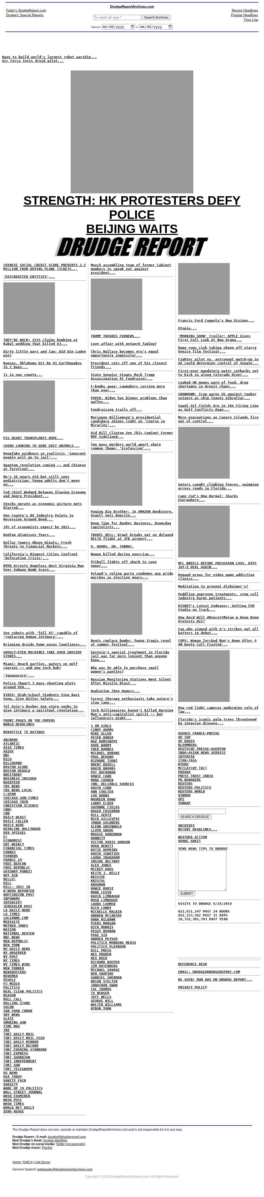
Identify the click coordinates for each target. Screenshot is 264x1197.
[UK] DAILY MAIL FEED (24, 1038)
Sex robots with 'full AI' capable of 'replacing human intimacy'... (40, 635)
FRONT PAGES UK (17, 720)
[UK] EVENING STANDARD (25, 1049)
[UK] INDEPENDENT (19, 1061)
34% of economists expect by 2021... (39, 527)
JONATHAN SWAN (104, 985)
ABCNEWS (10, 740)
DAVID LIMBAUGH (105, 896)
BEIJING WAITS (132, 229)
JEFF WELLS (101, 997)
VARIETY (10, 1084)
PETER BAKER (102, 737)
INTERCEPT (12, 902)
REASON (9, 995)
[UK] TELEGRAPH (17, 1069)
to (137, 27)
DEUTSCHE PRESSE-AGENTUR (202, 749)
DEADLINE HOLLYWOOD (21, 829)
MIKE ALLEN (101, 733)
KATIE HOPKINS (104, 850)
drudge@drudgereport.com (67, 1137)
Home (16, 1162)
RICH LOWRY (101, 908)
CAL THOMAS (101, 989)
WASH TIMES (13, 1104)
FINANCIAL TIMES (18, 848)
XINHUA (184, 795)
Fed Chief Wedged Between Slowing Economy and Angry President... (44, 494)
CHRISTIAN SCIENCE (20, 805)
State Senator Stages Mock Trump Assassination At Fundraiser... (123, 376)
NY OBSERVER (14, 953)
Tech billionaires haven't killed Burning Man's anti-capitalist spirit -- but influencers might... (132, 714)
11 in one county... (23, 375)
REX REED (99, 958)
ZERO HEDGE (13, 1111)
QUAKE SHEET (189, 841)
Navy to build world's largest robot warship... (49, 57)
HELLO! (9, 879)
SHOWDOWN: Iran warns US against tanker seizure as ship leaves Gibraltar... (217, 396)
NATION (9, 929)
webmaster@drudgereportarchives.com (65, 1169)
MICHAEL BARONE (105, 753)
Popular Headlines (244, 15)
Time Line (250, 20)
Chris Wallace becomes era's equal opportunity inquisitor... (125, 353)
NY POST (10, 956)
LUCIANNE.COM (15, 918)
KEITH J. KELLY (105, 873)
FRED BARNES (102, 749)
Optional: (96, 27)
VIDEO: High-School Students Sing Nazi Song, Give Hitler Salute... (41, 697)
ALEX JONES (101, 865)
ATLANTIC (11, 744)
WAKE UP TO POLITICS (23, 1088)
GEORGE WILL (102, 1001)
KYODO (183, 764)
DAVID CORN (101, 788)
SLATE (8, 1018)
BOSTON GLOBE (15, 767)
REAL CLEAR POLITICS (23, 991)
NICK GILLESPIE (105, 819)
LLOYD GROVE (102, 830)
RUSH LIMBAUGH (104, 900)
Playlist (47, 1148)
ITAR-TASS (187, 760)
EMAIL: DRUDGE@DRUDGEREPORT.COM (209, 972)
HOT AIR (10, 875)
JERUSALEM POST (17, 906)
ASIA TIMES (13, 747)
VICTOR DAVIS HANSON (110, 842)
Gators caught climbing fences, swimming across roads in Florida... (218, 486)
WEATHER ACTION (192, 837)
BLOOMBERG (187, 745)
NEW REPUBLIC (15, 941)
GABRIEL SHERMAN (106, 977)
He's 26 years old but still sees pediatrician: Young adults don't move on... (41, 480)
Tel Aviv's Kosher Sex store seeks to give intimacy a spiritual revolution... (43, 708)
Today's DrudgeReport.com (26, 10)
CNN (6, 813)
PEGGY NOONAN (103, 931)
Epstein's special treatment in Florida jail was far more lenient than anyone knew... (130, 656)
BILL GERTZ (101, 815)
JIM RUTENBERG (104, 966)
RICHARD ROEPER (105, 962)
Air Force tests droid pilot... (33, 61)
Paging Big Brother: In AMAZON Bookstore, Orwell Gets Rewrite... (132, 513)
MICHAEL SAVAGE (105, 970)
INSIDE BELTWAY (105, 861)
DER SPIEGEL (14, 833)
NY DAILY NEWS (16, 949)
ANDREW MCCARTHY (106, 915)
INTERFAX (186, 756)
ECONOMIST (12, 840)
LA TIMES (11, 914)
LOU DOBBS (100, 795)
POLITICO (11, 987)
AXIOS (8, 751)
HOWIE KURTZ (102, 888)
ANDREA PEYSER (104, 939)
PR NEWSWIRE (189, 780)
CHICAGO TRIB (15, 802)
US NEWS (10, 1073)
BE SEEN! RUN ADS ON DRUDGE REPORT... (215, 979)
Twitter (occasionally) (70, 1144)
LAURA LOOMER (103, 904)
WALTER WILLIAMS (106, 1004)
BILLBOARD (12, 763)
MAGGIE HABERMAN (106, 834)
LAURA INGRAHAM (105, 857)
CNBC (7, 809)
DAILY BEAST (14, 817)
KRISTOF (98, 877)
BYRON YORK (101, 1008)
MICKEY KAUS (102, 869)
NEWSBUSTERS (14, 972)
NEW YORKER (13, 968)
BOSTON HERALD (16, 771)
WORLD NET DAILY (18, 1107)
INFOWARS (11, 898)
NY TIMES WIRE (16, 964)
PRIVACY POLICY (192, 987)
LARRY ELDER (102, 803)
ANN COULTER (102, 792)
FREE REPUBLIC (16, 867)
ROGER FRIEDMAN (105, 811)
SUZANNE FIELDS (105, 807)
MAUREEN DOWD (103, 799)
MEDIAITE (11, 922)
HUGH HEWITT (102, 846)
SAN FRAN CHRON (17, 1011)
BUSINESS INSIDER (19, 778)
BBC (6, 755)
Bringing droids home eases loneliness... (44, 644)
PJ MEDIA (11, 984)
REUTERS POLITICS (194, 787)
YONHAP (184, 803)
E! (5, 836)
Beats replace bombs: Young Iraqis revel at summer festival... (131, 642)
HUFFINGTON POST (18, 895)
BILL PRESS (101, 950)
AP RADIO (186, 741)
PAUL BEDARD (102, 757)
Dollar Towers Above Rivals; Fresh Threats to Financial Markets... (37, 544)
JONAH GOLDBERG (105, 823)
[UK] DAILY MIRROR (20, 1042)
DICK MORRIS (102, 927)
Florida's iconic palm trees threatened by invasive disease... (217, 721)
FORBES (9, 852)
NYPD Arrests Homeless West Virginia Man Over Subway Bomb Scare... (43, 568)
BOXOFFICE (12, 732)
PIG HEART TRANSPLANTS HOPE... (33, 438)
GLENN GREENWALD (106, 826)
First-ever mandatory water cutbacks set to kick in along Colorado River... (218, 373)
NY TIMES (11, 960)
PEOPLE (9, 980)
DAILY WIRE (13, 825)
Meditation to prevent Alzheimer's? (213, 586)
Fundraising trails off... (116, 409)
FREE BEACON (14, 864)
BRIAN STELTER (104, 981)
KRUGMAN (98, 884)
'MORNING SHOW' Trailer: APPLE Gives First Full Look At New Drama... (214, 338)
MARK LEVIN (101, 892)
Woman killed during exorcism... (123, 554)
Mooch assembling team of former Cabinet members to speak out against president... (131, 269)
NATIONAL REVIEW (18, 933)
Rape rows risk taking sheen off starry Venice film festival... (217, 349)
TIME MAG (11, 1026)
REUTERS (185, 784)
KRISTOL (98, 881)
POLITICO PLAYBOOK (108, 946)
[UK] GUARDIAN (16, 1057)
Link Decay (42, 1162)
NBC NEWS (11, 937)
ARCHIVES (186, 825)
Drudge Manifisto (55, 1140)
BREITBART (12, 774)
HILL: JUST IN (16, 887)
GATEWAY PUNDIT (17, 871)
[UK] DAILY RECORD (20, 1046)
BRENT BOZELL (103, 764)
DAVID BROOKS (103, 768)
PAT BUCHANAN (103, 772)
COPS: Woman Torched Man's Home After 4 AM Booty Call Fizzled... (217, 642)
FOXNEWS (10, 856)
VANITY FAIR (14, 1080)
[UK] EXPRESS (15, 1053)
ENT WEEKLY (13, 844)
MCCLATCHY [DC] (192, 768)
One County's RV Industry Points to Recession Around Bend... (38, 517)
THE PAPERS (44, 720)
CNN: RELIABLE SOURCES (112, 784)
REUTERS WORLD (191, 791)
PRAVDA (184, 772)
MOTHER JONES (15, 926)
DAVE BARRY (101, 745)
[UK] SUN (11, 1065)
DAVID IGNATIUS (105, 853)
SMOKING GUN (14, 1022)
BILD (7, 759)
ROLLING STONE (16, 1003)
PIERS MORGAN (103, 923)
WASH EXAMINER (16, 1096)
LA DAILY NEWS (16, 910)
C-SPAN (9, 794)
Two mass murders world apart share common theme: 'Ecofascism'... (126, 446)
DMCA (27, 1162)
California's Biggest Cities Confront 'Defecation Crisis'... (40, 556)
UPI (181, 799)
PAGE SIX (99, 935)
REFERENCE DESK (192, 964)
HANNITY (98, 838)
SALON (8, 1007)
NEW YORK (11, 945)
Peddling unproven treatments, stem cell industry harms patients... (218, 596)
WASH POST (12, 1100)
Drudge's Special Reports (25, 15)
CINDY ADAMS (102, 730)
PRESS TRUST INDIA (195, 776)
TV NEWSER (100, 993)
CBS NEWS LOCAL (17, 790)
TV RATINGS (34, 732)
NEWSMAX (10, 976)
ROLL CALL (12, 999)
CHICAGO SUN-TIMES (20, 798)
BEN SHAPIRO (102, 974)
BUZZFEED (11, 782)
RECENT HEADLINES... (197, 829)
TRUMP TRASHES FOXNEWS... (115, 336)
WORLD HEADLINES (18, 724)
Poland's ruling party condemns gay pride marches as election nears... (132, 575)
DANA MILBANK (103, 919)
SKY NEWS (11, 1015)
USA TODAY (12, 1077)
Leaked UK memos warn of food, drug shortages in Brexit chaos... (213, 384)
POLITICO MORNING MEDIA (113, 943)
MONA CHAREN (102, 780)
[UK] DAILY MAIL (18, 1034)
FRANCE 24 (12, 860)
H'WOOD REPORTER (18, 891)
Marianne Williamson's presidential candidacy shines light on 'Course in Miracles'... (128, 421)
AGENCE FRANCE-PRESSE (198, 733)
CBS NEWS (11, 786)
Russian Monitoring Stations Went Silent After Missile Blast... (131, 681)
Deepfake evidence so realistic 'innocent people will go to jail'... (44, 455)
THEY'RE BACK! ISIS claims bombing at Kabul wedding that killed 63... (40, 342)
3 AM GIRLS (101, 726)
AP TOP (184, 737)
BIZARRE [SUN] (104, 761)
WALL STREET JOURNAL (23, 1092)
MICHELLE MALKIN (106, 912)
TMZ (6, 1030)
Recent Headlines (245, 10)
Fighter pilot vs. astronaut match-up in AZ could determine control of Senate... (218, 361)
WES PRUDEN (101, 954)
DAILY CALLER (15, 821)
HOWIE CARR (101, 776)
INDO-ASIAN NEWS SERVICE (202, 753)
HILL (7, 883)
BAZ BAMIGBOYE (104, 741)
